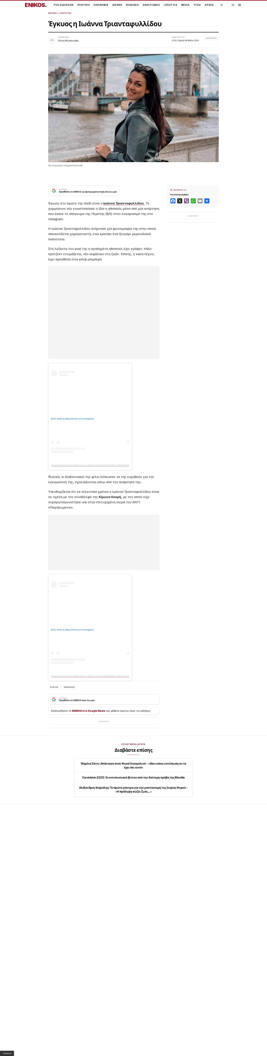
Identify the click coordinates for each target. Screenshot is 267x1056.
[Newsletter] (239, 5)
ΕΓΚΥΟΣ (54, 687)
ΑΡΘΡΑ (209, 5)
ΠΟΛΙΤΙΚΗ (83, 5)
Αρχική (52, 13)
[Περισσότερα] (221, 5)
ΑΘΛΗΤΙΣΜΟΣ (151, 5)
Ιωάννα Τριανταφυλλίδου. (124, 203)
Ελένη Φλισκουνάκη (68, 40)
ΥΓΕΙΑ (197, 5)
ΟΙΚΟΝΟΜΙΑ (101, 5)
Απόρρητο (7, 1053)
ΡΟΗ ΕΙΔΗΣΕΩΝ (64, 5)
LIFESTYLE (171, 5)
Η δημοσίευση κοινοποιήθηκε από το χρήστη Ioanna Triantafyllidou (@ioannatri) (90, 465)
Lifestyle (65, 13)
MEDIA (185, 5)
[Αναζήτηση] (233, 5)
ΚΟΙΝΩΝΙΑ (132, 5)
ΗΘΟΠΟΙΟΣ (69, 687)
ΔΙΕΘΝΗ (117, 5)
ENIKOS (36, 5)
